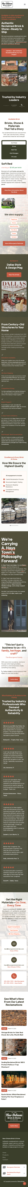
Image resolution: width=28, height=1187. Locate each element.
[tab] (14, 143)
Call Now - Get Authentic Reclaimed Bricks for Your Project (14, 52)
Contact (5, 1159)
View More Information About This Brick (14, 191)
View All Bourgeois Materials (14, 243)
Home (4, 1152)
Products (6, 1155)
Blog (4, 1157)
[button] (25, 4)
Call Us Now (14, 679)
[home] (7, 4)
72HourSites (20, 1181)
